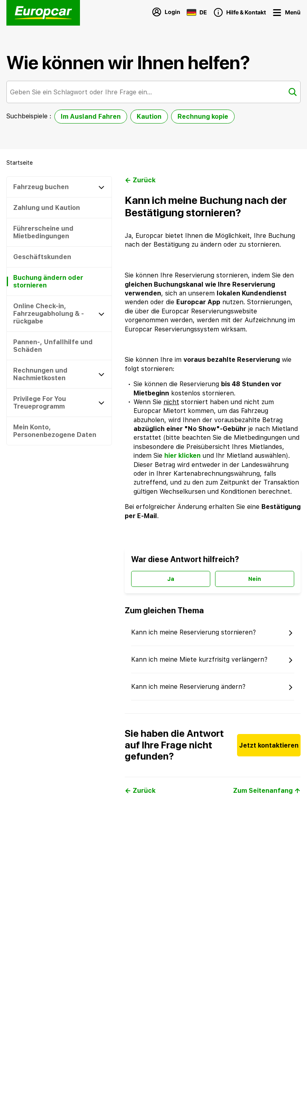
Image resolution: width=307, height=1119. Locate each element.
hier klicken (182, 455)
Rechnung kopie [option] (202, 116)
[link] (19, 163)
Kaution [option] (149, 116)
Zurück (144, 180)
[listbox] (144, 118)
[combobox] (153, 92)
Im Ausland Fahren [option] (91, 116)
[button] (300, 705)
